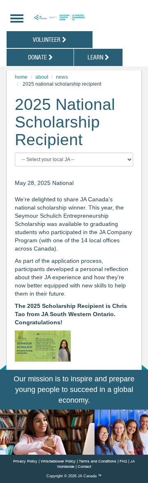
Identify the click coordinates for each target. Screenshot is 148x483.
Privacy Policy (25, 461)
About (41, 77)
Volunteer (47, 39)
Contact (84, 466)
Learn (96, 57)
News (62, 77)
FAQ (123, 461)
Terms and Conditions (97, 461)
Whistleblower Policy (58, 461)
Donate (38, 57)
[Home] (79, 17)
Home (21, 77)
